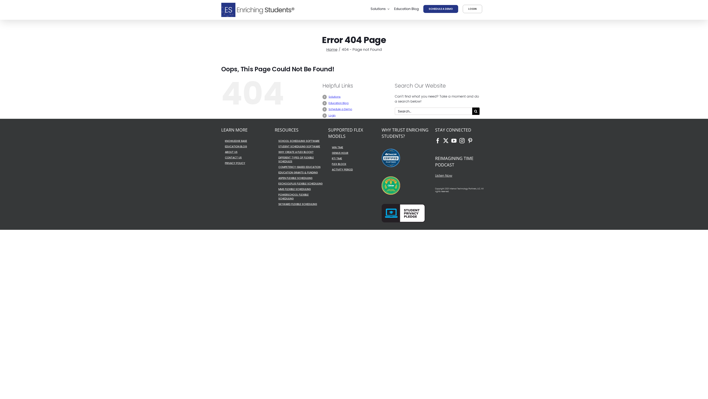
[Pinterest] (470, 140)
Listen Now (443, 175)
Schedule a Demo (340, 109)
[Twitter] (445, 140)
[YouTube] (454, 140)
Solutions (335, 97)
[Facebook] (437, 140)
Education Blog (338, 103)
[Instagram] (462, 140)
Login (332, 115)
